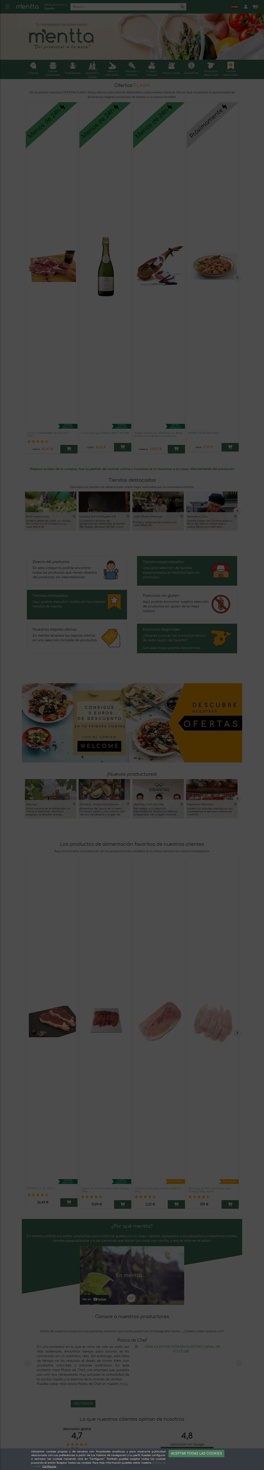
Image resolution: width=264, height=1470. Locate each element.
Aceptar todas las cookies (196, 1453)
